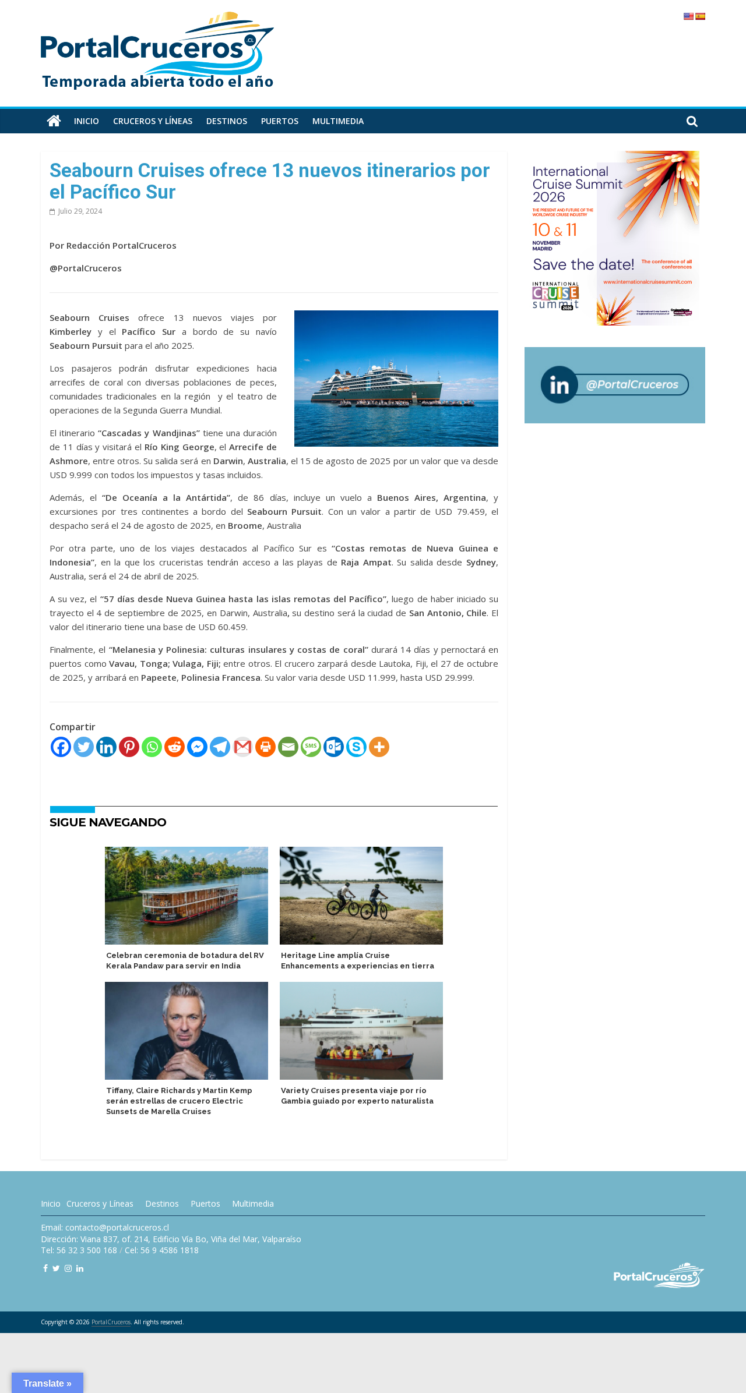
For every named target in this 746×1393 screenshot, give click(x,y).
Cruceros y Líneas (99, 1203)
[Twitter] (83, 747)
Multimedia (338, 120)
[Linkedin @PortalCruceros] (80, 1268)
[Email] (288, 747)
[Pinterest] (129, 747)
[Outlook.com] (333, 747)
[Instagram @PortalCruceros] (68, 1268)
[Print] (265, 747)
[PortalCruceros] (54, 121)
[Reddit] (174, 747)
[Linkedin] (106, 747)
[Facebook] (61, 747)
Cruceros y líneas (152, 120)
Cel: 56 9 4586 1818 (162, 1250)
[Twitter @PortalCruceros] (56, 1268)
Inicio (86, 120)
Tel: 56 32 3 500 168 (79, 1250)
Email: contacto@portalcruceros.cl (105, 1227)
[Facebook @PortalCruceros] (45, 1268)
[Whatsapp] (152, 747)
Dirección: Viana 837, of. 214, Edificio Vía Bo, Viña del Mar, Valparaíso (171, 1238)
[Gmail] (243, 747)
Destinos (226, 120)
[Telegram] (220, 747)
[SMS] (311, 747)
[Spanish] (700, 16)
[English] (688, 16)
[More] (379, 747)
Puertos (279, 120)
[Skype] (356, 747)
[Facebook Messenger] (197, 747)
